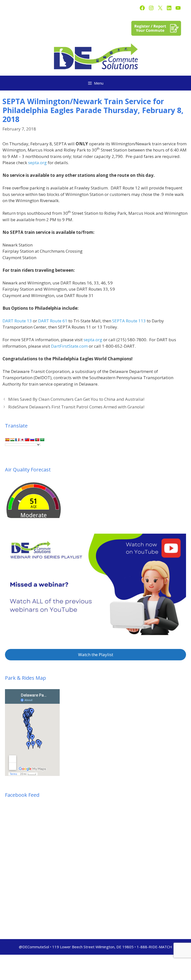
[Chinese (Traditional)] (27, 440)
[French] (17, 440)
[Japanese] (22, 440)
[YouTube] (178, 8)
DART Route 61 (52, 321)
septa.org (37, 162)
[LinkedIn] (169, 8)
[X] (160, 8)
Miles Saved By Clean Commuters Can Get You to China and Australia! (76, 399)
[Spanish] (7, 440)
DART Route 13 (17, 321)
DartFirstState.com (69, 346)
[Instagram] (151, 8)
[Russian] (32, 440)
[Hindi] (12, 440)
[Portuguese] (37, 440)
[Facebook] (142, 8)
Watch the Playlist (95, 654)
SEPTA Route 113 (129, 321)
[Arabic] (42, 440)
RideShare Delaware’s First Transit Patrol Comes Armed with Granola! (76, 407)
